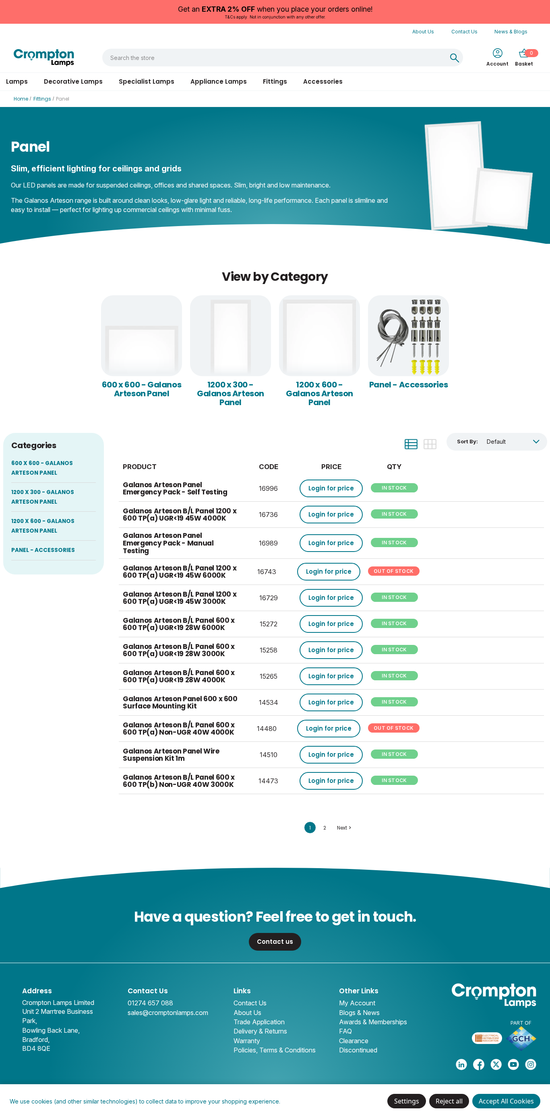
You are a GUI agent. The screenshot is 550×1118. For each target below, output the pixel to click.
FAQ (345, 1031)
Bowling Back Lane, (51, 1030)
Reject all (449, 1101)
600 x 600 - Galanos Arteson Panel (141, 389)
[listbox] (513, 441)
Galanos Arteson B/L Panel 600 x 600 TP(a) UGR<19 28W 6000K (178, 624)
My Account (357, 1003)
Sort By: (467, 441)
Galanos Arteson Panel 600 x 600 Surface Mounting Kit (180, 702)
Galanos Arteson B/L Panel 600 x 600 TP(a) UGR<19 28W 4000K (178, 676)
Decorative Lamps (73, 81)
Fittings (275, 81)
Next (342, 827)
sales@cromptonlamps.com (168, 1013)
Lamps (17, 81)
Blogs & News (359, 1013)
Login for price (331, 488)
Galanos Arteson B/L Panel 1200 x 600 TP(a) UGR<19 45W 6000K (179, 572)
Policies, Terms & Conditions (275, 1050)
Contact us (275, 941)
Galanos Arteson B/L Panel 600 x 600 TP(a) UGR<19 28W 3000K (178, 650)
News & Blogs (510, 32)
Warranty (247, 1041)
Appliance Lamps (218, 81)
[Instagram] (530, 1064)
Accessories (323, 81)
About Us (423, 32)
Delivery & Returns (260, 1031)
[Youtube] (513, 1064)
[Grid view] (430, 444)
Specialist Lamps (146, 81)
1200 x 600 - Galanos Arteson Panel (319, 393)
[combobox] (274, 57)
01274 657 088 (150, 1003)
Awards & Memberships (373, 1022)
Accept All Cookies (506, 1101)
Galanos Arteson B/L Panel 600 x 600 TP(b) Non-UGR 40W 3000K (178, 781)
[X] (496, 1064)
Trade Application (259, 1022)
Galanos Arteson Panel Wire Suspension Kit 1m (171, 755)
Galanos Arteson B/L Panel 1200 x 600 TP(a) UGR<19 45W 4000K (179, 514)
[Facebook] (478, 1064)
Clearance (353, 1041)
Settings (406, 1101)
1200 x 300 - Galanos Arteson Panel (230, 393)
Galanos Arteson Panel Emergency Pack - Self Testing (175, 488)
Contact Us (464, 32)
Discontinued (358, 1050)
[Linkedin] (461, 1064)
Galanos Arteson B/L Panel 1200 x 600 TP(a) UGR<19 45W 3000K (179, 598)
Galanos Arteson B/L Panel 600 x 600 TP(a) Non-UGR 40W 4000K (178, 728)
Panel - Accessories (408, 384)
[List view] (411, 444)
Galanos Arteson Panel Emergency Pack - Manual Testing (168, 543)
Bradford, (36, 1040)
